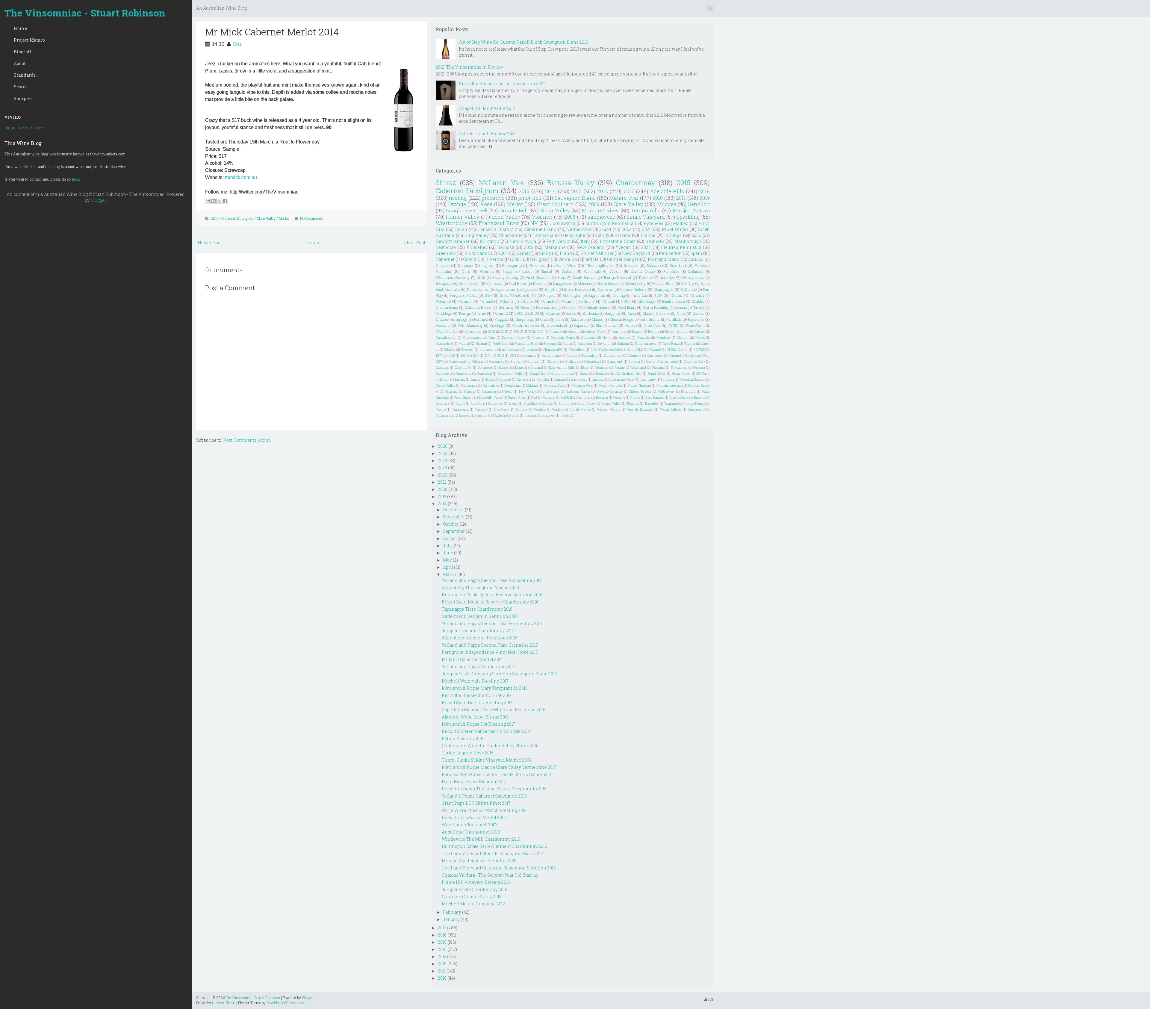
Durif (466, 271)
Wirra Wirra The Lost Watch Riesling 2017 (484, 810)
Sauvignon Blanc (575, 197)
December (453, 509)
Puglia (567, 343)
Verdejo (557, 409)
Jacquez (624, 337)
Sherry (513, 403)
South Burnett (584, 277)
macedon (667, 277)
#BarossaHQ (553, 349)
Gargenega (524, 319)
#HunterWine (564, 265)
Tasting (619, 295)
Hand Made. (657, 373)
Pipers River (517, 397)
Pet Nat (570, 307)
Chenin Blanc (447, 307)
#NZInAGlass (677, 349)
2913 (513, 355)
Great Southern (555, 204)
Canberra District (495, 229)
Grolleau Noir (632, 373)
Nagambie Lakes (517, 271)
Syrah (461, 229)
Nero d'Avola (522, 241)
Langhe (559, 379)
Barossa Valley (570, 182)
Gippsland (463, 373)
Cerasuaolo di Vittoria (466, 361)
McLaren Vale (501, 182)
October (451, 524)
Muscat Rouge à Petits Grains (635, 319)
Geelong (699, 367)
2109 (540, 331)
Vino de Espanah (640, 409)
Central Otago (642, 271)
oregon (532, 349)
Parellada (674, 319)
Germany (506, 307)
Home (20, 28)
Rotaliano (443, 403)
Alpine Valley (596, 331)
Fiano (566, 253)
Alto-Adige (646, 301)
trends (565, 415)
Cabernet (445, 259)
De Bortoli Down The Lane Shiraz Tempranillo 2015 (494, 789)
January (451, 919)
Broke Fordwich (577, 289)
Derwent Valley (513, 337)
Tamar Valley (611, 403)
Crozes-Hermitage (451, 319)
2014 (215, 218)
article (592, 259)
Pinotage (497, 325)
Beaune (653, 331)
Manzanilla (469, 385)
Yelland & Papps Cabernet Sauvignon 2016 (484, 796)
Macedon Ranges (692, 379)
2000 (626, 301)
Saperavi (581, 325)
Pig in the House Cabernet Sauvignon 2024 (502, 83)
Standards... (26, 75)
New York (526, 391)
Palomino (688, 391)
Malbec (680, 223)
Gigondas (443, 373)
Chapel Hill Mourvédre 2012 (487, 108)
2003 (534, 313)
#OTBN (673, 325)
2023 (528, 247)
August (450, 538)
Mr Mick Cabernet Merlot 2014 (272, 31)
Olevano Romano (610, 391)
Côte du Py (463, 367)
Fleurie (619, 367)
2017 (629, 191)
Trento (441, 409)
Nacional (451, 391)
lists (515, 415)
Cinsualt (534, 361)
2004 (503, 253)
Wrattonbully (451, 223)
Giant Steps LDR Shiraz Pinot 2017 (476, 803)
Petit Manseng (470, 325)
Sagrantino (597, 295)
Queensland (557, 325)
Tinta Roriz (670, 343)
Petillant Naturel (597, 307)
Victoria (567, 271)
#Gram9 (655, 349)
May (447, 560)
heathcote (446, 247)
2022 (626, 229)
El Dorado (688, 289)
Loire (560, 319)
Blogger (98, 200)
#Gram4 (527, 301)
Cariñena (634, 355)
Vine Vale (652, 325)
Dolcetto (540, 283)
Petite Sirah (501, 343)
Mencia (584, 283)
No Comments (311, 218)
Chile (681, 313)
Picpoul (549, 295)
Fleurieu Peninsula (681, 247)
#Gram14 (465, 301)
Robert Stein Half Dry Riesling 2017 (477, 702)
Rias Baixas (654, 397)
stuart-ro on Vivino (23, 128)
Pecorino (443, 325)
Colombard (592, 361)
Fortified (481, 319)
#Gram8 (608, 301)
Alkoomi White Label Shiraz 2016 (475, 717)
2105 (527, 331)
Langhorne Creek (467, 210)
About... (21, 63)
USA (658, 295)
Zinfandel (695, 271)
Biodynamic (477, 253)
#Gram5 (547, 301)
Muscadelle (444, 343)
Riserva (699, 397)
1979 (439, 355)
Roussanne (511, 235)
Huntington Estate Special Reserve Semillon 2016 (492, 594)
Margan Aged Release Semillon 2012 (479, 860)
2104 (488, 355)
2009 (593, 204)
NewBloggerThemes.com (286, 1002)
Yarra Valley (555, 210)
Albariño (553, 313)
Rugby (460, 403)
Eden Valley (505, 216)
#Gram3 (507, 301)
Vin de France (580, 409)
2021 (607, 229)
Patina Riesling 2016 (462, 738)
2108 (500, 355)
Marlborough (687, 241)
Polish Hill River (526, 325)
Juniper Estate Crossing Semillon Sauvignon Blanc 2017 (499, 674)
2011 (681, 197)
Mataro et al (623, 197)
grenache (493, 197)
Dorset (504, 367)
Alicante (574, 331)
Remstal (584, 397)
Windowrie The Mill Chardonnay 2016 (481, 839)
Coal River (517, 283)
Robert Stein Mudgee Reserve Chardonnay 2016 (490, 602)
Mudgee (666, 204)
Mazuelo (643, 337)
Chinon (515, 361)
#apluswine (505, 289)
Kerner (521, 379)
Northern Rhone (578, 391)
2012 (602, 191)
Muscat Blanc (663, 283)
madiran (530, 415)
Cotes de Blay (694, 361)
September (454, 531)
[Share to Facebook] (225, 201)
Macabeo (578, 319)
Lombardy (648, 379)
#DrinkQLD (634, 349)
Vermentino (579, 229)
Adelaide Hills (667, 191)
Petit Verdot (558, 241)
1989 (451, 355)
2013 (576, 191)
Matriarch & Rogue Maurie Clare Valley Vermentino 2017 (499, 767)
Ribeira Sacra (679, 397)
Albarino (555, 331)
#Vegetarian (473, 331)
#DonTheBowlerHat (605, 349)
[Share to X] (219, 201)
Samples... (24, 98)
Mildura (532, 385)
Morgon (683, 337)
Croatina (442, 367)
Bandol (637, 331)
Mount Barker (608, 283)
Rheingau (585, 343)
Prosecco (537, 265)
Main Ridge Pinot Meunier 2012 (474, 781)
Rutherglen (572, 295)
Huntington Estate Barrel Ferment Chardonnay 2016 (494, 846)
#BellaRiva (577, 349)
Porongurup (512, 265)
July (447, 545)
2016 (524, 191)
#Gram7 (588, 301)
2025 (504, 331)
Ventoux (521, 409)
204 (476, 355)
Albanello (529, 355)
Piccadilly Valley (491, 397)
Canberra (605, 289)
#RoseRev (477, 247)
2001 (491, 331)
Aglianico (530, 289)
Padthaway (666, 391)
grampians (488, 349)
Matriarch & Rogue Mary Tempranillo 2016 (485, 688)
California (494, 283)
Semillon (699, 204)
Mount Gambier (610, 385)
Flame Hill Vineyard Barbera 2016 (476, 882)
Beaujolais (444, 283)
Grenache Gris (605, 373)
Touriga (465, 313)
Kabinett (504, 379)
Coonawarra (562, 223)
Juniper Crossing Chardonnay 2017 (478, 630)
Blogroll (22, 52)
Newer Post (210, 242)
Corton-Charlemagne (662, 361)
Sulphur (623, 343)
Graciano (631, 265)
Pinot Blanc (627, 307)
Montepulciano (664, 259)
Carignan (540, 259)
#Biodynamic (693, 277)
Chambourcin (446, 337)
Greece (584, 373)
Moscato (654, 265)
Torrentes (651, 403)
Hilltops (673, 235)
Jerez (489, 379)
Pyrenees (653, 223)
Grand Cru (537, 373)
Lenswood (579, 379)
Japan (475, 379)
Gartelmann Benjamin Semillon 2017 (480, 616)
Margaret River (600, 210)
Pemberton (670, 253)
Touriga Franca (694, 403)
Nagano (470, 391)
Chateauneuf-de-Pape (479, 337)
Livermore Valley (622, 379)
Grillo (544, 319)
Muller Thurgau (639, 385)
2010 (657, 197)
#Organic (489, 241)
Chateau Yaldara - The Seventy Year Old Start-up (490, 875)
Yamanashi (445, 415)
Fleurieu (487, 271)
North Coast (549, 391)
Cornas (698, 313)
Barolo (571, 313)
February (452, 912)
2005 (517, 259)
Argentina (619, 331)
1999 (464, 355)
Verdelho (567, 259)
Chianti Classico (656, 313)
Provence (550, 343)
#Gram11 (696, 295)
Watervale (592, 271)
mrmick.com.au (241, 177)
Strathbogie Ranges (538, 403)
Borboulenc (589, 355)
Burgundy (613, 313)
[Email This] (208, 201)
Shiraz (446, 182)
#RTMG (699, 349)
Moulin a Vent (582, 385)
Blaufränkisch (673, 301)
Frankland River (499, 223)
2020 (647, 229)
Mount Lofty (636, 283)
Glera (524, 307)
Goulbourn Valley (511, 373)
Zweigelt (467, 349)
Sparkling (688, 216)
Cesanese (496, 361)
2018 (704, 191)
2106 (481, 277)
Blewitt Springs (676, 331)
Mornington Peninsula (609, 223)
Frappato (501, 319)
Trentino (645, 277)
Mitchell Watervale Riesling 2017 (475, 681)
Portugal (549, 397)
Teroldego (444, 313)
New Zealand (590, 247)
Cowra (469, 259)
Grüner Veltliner (597, 253)
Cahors (699, 331)
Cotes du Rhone (477, 307)
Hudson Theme (223, 1002)
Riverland (678, 265)
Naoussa (489, 391)
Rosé (486, 204)
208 (516, 331)
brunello (465, 415)
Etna (584, 367)
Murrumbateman (669, 385)
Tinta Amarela (645, 343)
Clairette (553, 361)
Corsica (634, 361)
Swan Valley (586, 403)
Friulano (658, 367)
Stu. (237, 43)
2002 (519, 313)
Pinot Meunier (538, 277)
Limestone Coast (617, 241)
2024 (646, 247)
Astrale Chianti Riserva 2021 (487, 133)
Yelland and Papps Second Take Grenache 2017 (490, 645)
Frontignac (679, 367)
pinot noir (530, 197)
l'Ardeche (499, 415)
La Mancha (540, 379)
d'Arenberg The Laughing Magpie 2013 (480, 587)
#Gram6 (567, 301)
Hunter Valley (462, 216)
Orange (457, 204)
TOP (710, 999)
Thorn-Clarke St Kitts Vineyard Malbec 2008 (487, 760)
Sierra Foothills (655, 307)
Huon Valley (681, 373)
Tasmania (542, 235)
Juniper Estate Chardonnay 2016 (474, 889)
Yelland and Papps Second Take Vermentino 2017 (492, 623)
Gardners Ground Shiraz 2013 (471, 896)
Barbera (622, 235)
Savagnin (604, 343)
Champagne (663, 289)
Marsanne (555, 247)
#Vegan (623, 247)
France (648, 235)
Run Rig (476, 403)
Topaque (633, 403)
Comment (614, 361)
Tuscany (481, 409)
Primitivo (671, 271)
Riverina (494, 259)
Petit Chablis (463, 397)
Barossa (505, 247)
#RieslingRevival (600, 265)
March (449, 574)
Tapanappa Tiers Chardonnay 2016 (477, 609)
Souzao (681, 307)
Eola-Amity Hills (562, 367)
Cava (631, 313)
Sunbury (565, 403)
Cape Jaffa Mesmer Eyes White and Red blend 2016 (493, 709)
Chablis (697, 301)
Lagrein (488, 265)
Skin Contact (607, 325)
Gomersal (484, 373)
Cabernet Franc (540, 229)
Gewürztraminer (453, 241)
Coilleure (571, 361)
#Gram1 (676, 295)
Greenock (446, 253)
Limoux (598, 379)
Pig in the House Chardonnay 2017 (477, 695)
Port (534, 397)
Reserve (619, 397)
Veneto (631, 325)
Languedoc (562, 283)
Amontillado (551, 355)
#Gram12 (500, 313)
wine (481, 313)
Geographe (574, 235)
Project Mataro (29, 40)
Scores (21, 87)
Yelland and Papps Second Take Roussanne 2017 (491, 580)
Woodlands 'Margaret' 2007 (469, 825)
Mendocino (512, 385)
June (448, 553)
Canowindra (613, 355)
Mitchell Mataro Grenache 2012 (473, 904)
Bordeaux (590, 313)
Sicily (545, 253)
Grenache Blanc (562, 337)
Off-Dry (687, 283)
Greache (538, 337)
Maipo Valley (445, 385)
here (75, 179)
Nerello (507, 391)
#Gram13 (443, 301)
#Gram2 (486, 301)
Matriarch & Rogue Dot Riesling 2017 (478, 724)
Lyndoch (667, 379)
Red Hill (566, 397)
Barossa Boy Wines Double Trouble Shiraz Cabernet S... (498, 774)
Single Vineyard (646, 216)
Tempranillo (646, 210)
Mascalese (491, 385)
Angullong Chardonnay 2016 (471, 832)
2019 (704, 197)
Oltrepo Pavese (640, 391)
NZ (534, 295)
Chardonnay (635, 182)
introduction (511, 349)
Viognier (542, 216)
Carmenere (655, 355)
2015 (683, 182)
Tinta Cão (640, 295)
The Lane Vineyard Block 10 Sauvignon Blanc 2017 (493, 853)
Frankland (638, 367)
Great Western (512, 295)
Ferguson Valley (463, 295)
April (448, 567)
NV (534, 223)
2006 (696, 235)
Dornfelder (485, 367)
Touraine (670, 403)
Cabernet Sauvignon (237, 218)
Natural (481, 343)
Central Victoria (633, 289)
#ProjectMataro (691, 210)
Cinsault (443, 265)
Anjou (571, 355)
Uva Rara (501, 409)
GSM (489, 295)
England (536, 367)
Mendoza (663, 337)
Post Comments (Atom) (247, 440)
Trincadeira (460, 409)
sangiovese (601, 216)
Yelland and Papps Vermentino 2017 (478, 666)
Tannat (546, 271)
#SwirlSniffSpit (447, 331)
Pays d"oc (696, 319)
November (454, 517)
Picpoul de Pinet (526, 343)
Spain (696, 253)
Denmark (465, 265)
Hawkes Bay (546, 307)
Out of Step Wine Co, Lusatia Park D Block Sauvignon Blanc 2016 (523, 42)
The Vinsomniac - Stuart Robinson (84, 12)
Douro (519, 367)
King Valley (476, 235)
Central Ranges (623, 259)
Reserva (602, 397)
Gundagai (588, 337)
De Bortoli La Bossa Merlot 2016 (474, 817)
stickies (549, 415)
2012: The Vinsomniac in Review (469, 67)
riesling (458, 197)
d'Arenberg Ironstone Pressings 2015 (480, 638)
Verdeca (540, 409)
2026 (442, 446)
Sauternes (495, 403)
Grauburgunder (562, 373)
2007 (600, 235)
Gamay (523, 253)
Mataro (597, 319)
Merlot (284, 218)
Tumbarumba (477, 289)
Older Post (414, 242)
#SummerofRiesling (453, 277)
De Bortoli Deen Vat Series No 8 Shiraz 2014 (486, 731)
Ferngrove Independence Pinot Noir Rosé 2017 (490, 652)
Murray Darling (505, 277)
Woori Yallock (671, 409)
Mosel (700, 337)
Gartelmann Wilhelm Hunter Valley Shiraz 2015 (490, 745)
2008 (570, 216)
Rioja (561, 277)
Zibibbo (449, 349)
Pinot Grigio (675, 229)
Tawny (698, 307)
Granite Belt (514, 210)
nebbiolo (654, 241)
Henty (607, 337)
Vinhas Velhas (609, 409)
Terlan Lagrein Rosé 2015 (468, 753)
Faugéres (601, 367)
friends (482, 415)
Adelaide (695, 259)
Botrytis (551, 289)
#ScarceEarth (695, 325)
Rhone (635, 397)
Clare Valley (266, 218)
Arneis (616, 271)
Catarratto (676, 355)
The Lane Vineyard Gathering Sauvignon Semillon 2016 (499, 868)
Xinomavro (696, 409)
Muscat (464, 343)
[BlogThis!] (214, 201)
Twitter (689, 343)
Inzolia (460, 379)
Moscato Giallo (555, 385)
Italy (585, 241)
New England (636, 253)
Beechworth (469, 283)
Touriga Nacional (617, 277)
